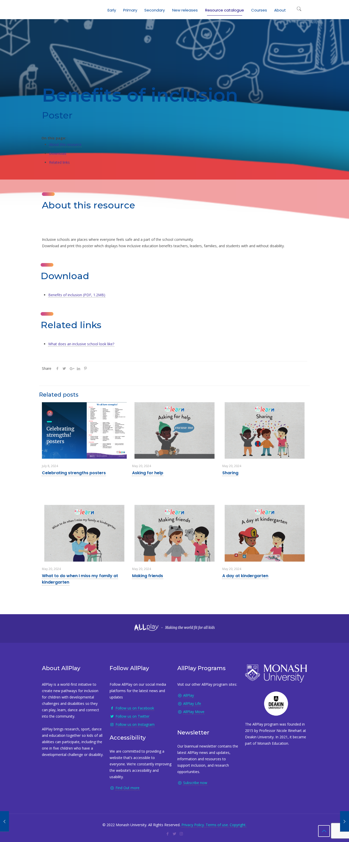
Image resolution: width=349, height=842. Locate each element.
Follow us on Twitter (132, 716)
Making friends (147, 576)
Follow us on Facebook (134, 708)
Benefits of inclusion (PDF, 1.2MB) (76, 294)
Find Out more (127, 787)
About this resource (65, 144)
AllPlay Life (192, 703)
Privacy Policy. (193, 824)
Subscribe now (195, 782)
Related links (59, 162)
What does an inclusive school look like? (81, 343)
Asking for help (147, 473)
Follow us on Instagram (135, 724)
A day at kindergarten (245, 576)
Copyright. (238, 824)
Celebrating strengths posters (74, 473)
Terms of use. (217, 824)
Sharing (230, 473)
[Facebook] (167, 833)
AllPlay (188, 695)
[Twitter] (174, 833)
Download (57, 153)
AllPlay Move (193, 711)
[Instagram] (181, 833)
